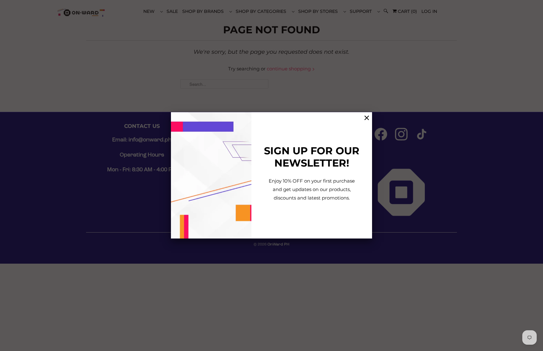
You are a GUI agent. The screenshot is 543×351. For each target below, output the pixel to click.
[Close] (367, 118)
